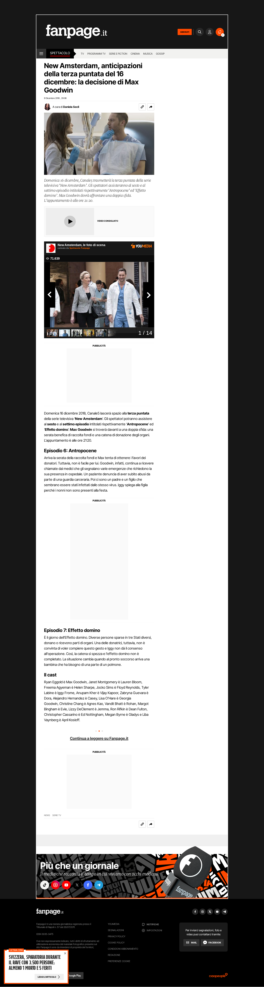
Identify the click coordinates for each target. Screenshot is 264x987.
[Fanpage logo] (71, 32)
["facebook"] (87, 885)
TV (82, 53)
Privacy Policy (116, 936)
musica (147, 53)
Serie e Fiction (118, 53)
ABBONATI (184, 32)
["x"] (77, 885)
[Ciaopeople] (218, 976)
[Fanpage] (49, 912)
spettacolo (60, 53)
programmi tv (96, 53)
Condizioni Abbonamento (123, 948)
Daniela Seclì (71, 106)
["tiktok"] (44, 885)
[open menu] (41, 53)
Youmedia (113, 924)
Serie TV (56, 815)
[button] (150, 106)
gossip (160, 53)
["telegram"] (98, 885)
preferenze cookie (119, 961)
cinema (135, 53)
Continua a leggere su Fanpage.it (99, 738)
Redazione (114, 955)
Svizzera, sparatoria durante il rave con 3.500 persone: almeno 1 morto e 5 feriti (34, 962)
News (47, 815)
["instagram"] (55, 885)
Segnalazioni (116, 930)
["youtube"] (66, 885)
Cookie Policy (116, 942)
